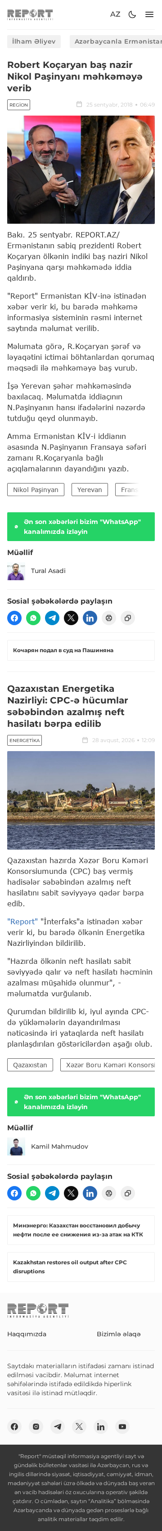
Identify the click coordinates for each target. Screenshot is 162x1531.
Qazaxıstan (30, 1065)
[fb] (14, 618)
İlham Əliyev (34, 41)
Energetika (24, 740)
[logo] (30, 14)
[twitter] (71, 618)
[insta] (36, 1426)
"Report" (22, 921)
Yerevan (89, 489)
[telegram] (52, 618)
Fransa (131, 489)
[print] (109, 618)
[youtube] (122, 1426)
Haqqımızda (26, 1334)
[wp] (33, 618)
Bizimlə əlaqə (119, 1334)
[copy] (128, 618)
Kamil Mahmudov (59, 1146)
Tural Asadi (48, 571)
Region (18, 105)
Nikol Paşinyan (35, 489)
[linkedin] (90, 618)
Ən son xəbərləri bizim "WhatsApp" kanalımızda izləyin (82, 527)
